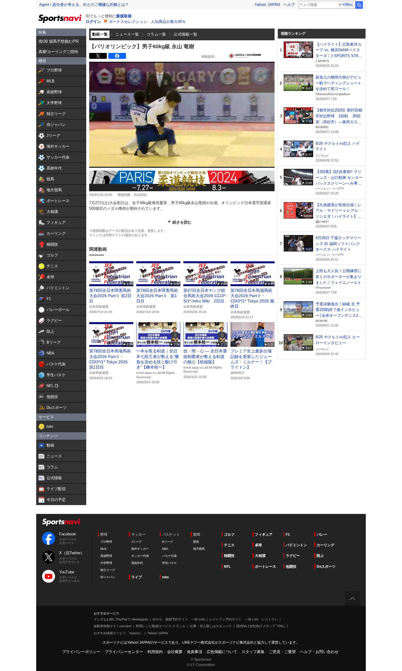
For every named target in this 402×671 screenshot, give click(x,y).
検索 (359, 5)
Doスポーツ (326, 567)
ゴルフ (229, 534)
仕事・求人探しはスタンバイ (211, 626)
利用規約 (155, 652)
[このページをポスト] (98, 56)
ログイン (93, 21)
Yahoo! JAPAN (267, 4)
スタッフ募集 (253, 652)
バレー (322, 534)
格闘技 (229, 556)
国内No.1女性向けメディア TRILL (260, 626)
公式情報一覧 (185, 34)
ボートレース (265, 567)
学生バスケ (169, 563)
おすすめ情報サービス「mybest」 (118, 633)
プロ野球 (106, 541)
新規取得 (124, 16)
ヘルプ (289, 4)
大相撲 (260, 556)
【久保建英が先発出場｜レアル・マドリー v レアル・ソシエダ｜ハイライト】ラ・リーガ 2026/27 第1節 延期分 (338, 216)
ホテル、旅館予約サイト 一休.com (178, 619)
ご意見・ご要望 (282, 652)
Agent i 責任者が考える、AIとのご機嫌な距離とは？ (84, 4)
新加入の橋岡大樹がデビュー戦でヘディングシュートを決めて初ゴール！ (338, 83)
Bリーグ (167, 541)
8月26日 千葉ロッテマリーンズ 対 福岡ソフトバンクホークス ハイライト (338, 244)
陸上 (320, 556)
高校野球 (106, 555)
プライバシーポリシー (81, 652)
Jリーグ (136, 541)
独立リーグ (107, 570)
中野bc (347, 5)
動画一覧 (100, 34)
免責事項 (194, 652)
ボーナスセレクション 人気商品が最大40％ (147, 21)
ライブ (136, 577)
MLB (103, 548)
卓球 (258, 545)
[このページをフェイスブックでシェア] (117, 56)
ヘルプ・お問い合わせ (319, 652)
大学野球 (106, 563)
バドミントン (296, 545)
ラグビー (293, 556)
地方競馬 (199, 548)
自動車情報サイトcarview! (113, 626)
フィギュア (264, 534)
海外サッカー (140, 548)
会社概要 (174, 652)
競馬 (196, 541)
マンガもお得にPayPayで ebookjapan (121, 619)
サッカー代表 (140, 555)
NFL (227, 567)
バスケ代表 (169, 555)
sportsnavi (61, 522)
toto (165, 577)
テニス (229, 545)
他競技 (291, 567)
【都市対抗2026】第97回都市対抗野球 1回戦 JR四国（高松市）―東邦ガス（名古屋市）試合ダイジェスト (338, 122)
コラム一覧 (156, 34)
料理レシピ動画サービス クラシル (160, 626)
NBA (165, 548)
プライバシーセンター (124, 652)
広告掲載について (222, 652)
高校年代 (137, 563)
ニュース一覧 (127, 34)
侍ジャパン (107, 577)
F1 (288, 534)
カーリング (325, 545)
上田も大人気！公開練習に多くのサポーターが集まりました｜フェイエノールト (338, 276)
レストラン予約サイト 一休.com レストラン (243, 619)
